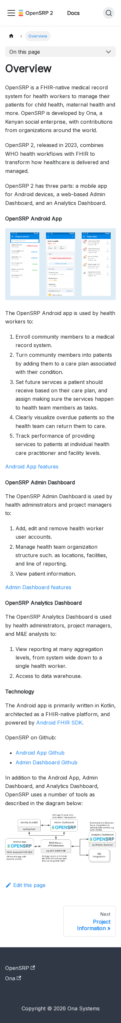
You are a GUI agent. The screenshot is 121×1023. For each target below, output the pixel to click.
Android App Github (40, 752)
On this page (24, 52)
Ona (10, 978)
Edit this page (29, 885)
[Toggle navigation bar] (11, 13)
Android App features (31, 466)
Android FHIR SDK (59, 722)
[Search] (109, 13)
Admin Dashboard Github (46, 762)
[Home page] (11, 36)
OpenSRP (17, 968)
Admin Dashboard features (38, 587)
